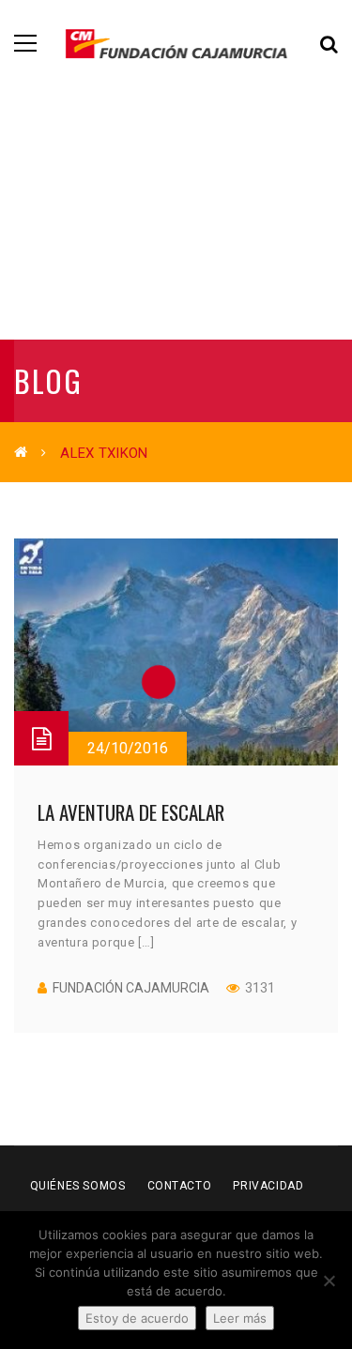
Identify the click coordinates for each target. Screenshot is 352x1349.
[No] (328, 1280)
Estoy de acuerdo (137, 1318)
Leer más (240, 1318)
